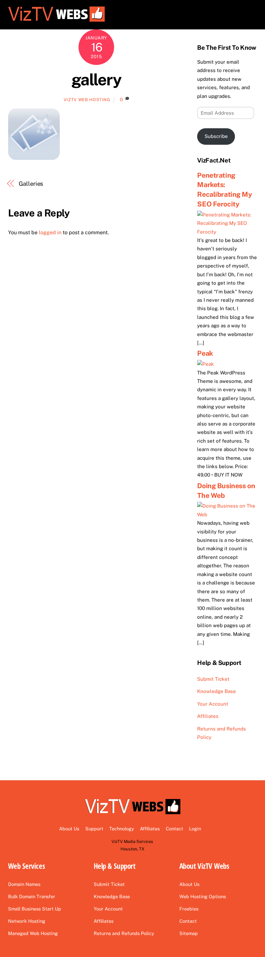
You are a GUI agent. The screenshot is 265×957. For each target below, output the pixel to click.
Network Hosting (26, 921)
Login (195, 828)
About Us (69, 828)
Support (94, 828)
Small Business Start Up (34, 908)
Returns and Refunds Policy (124, 933)
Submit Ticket (213, 679)
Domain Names (24, 884)
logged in (50, 232)
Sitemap (188, 933)
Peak (205, 353)
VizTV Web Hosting (87, 99)
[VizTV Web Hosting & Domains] (56, 21)
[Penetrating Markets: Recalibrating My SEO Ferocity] (227, 232)
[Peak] (205, 364)
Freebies (188, 908)
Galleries (31, 183)
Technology (121, 828)
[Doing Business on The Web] (227, 514)
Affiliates (207, 716)
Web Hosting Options (202, 896)
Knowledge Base (216, 691)
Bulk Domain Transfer (31, 896)
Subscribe (216, 136)
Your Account (212, 704)
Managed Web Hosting (33, 933)
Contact (174, 828)
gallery (96, 79)
